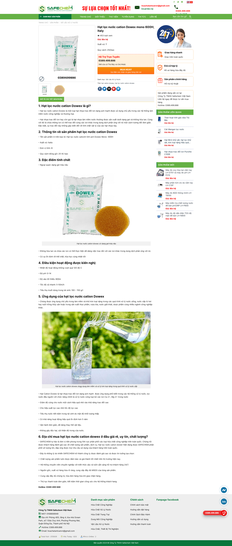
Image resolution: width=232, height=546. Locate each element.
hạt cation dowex (107, 83)
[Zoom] (41, 78)
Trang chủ (85, 17)
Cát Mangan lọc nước (174, 129)
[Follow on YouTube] (182, 2)
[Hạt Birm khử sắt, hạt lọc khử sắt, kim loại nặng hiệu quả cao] (159, 142)
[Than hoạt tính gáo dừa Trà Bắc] (159, 119)
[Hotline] (224, 513)
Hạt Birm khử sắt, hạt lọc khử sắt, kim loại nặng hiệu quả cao (177, 141)
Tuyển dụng (128, 17)
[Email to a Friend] (109, 89)
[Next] (91, 53)
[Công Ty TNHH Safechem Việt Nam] (55, 9)
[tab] (51, 99)
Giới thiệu (100, 17)
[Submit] (190, 17)
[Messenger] (224, 490)
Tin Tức (142, 17)
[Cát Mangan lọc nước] (159, 131)
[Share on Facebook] (100, 89)
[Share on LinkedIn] (118, 89)
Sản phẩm (54, 23)
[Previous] (43, 53)
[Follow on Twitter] (178, 2)
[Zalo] (224, 501)
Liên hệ (153, 17)
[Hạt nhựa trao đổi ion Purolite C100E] (159, 153)
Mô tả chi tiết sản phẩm (51, 99)
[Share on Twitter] (104, 89)
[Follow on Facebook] (174, 2)
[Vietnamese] (191, 2)
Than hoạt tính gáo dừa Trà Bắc (176, 118)
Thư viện (113, 17)
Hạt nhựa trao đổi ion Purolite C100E (178, 152)
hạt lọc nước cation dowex (124, 83)
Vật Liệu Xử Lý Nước (69, 23)
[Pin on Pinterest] (114, 89)
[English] (188, 2)
